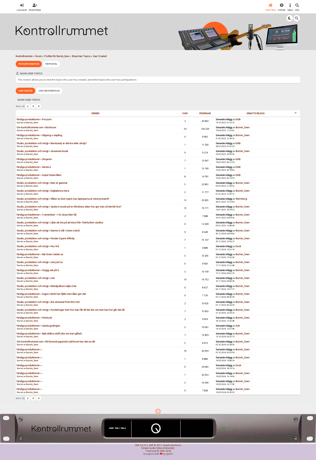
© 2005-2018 (164, 451)
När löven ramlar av (52, 254)
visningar (205, 113)
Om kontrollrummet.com (30, 127)
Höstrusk (47, 317)
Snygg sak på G (50, 270)
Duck (238, 246)
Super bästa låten (51, 175)
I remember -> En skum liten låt (59, 214)
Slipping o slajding (52, 135)
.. (42, 373)
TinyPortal (151, 451)
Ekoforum (50, 127)
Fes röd (55, 246)
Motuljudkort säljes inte (63, 286)
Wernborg (241, 198)
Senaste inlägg (256, 113)
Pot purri (47, 119)
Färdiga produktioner (28, 119)
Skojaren (47, 159)
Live (53, 278)
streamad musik (59, 151)
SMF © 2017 (155, 445)
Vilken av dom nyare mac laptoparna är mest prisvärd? (80, 198)
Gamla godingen (51, 325)
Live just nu (57, 262)
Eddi (238, 119)
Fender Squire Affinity (62, 238)
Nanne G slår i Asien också (65, 230)
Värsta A (46, 167)
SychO (169, 453)
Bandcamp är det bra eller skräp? (69, 143)
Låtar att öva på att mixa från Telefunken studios (77, 222)
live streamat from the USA (65, 302)
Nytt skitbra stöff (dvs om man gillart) (62, 333)
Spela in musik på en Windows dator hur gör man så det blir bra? (86, 206)
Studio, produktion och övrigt (32, 143)
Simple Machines (172, 445)
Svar (185, 113)
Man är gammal (59, 182)
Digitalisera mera (60, 190)
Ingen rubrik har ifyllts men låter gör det (64, 293)
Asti (238, 325)
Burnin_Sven (32, 122)
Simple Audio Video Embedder (158, 448)
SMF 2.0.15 (140, 445)
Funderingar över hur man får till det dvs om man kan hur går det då (88, 309)
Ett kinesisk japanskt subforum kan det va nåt (70, 341)
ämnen (95, 113)
